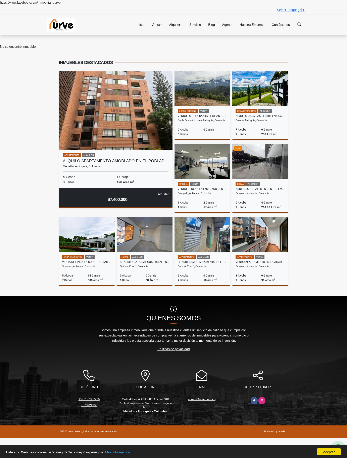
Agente (227, 24)
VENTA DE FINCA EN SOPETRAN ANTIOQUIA (86, 261)
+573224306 (89, 405)
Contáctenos (281, 24)
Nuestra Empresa (252, 24)
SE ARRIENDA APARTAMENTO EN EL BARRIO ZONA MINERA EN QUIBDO (202, 261)
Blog (211, 24)
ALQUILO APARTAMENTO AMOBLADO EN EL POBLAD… (115, 161)
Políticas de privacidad (173, 349)
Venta (156, 24)
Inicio (140, 24)
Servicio (195, 24)
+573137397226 (89, 399)
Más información (117, 451)
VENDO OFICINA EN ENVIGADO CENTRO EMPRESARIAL (202, 188)
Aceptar (329, 451)
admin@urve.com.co (201, 399)
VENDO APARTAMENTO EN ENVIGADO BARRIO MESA (260, 261)
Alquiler (174, 24)
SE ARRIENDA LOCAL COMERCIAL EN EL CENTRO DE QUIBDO (144, 261)
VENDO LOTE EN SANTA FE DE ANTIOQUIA (202, 116)
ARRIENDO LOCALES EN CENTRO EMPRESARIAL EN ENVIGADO (260, 188)
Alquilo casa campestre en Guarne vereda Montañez (260, 116)
